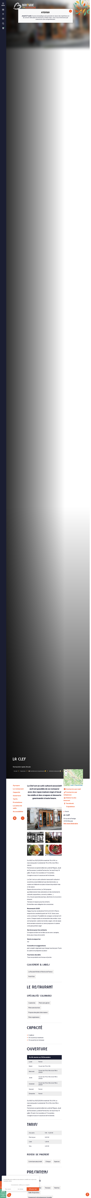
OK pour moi (33, 1189)
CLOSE (70, 11)
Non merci (8, 1189)
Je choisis (20, 1189)
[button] (9, 1195)
